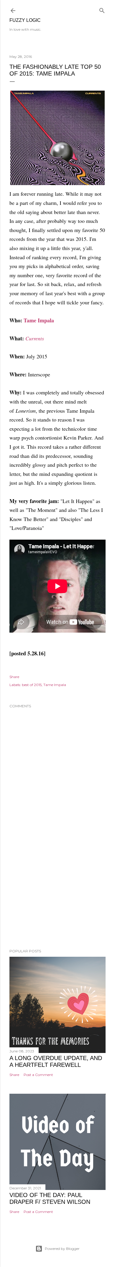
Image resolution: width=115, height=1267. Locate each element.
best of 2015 (32, 685)
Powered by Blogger (62, 1248)
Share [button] (14, 677)
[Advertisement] (57, 897)
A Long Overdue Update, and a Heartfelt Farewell (55, 1061)
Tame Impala (39, 320)
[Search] (102, 9)
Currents (34, 338)
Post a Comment (38, 1074)
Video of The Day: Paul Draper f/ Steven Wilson (49, 1198)
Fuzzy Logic (25, 20)
